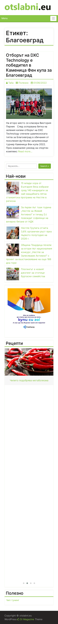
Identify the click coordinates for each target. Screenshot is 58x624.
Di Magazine (26, 619)
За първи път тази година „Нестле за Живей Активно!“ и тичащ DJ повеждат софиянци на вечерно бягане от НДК (28, 214)
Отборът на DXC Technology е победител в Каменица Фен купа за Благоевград (29, 65)
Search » (44, 166)
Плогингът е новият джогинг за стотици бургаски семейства (33, 273)
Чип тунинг (12, 600)
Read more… (25, 151)
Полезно (24, 82)
